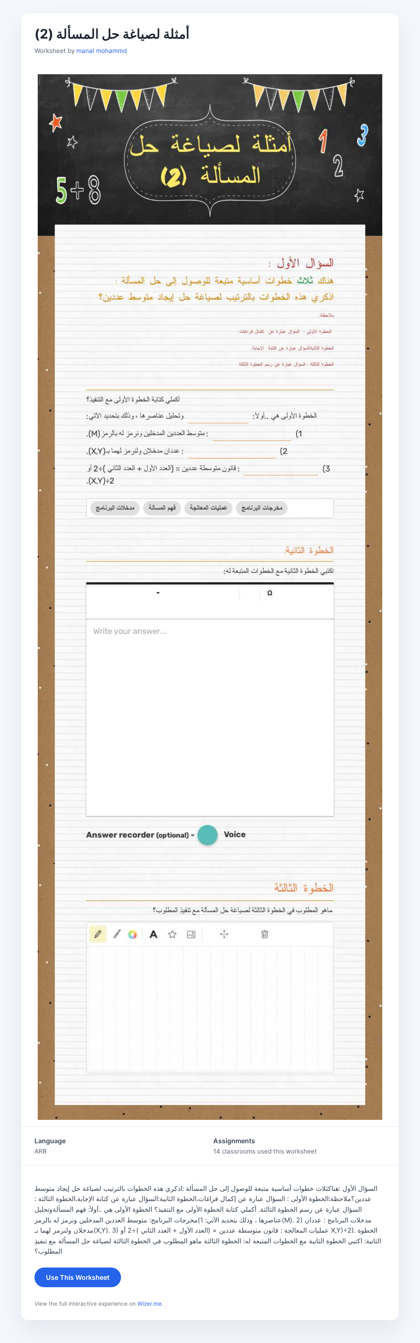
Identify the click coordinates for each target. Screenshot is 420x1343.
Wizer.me (149, 1303)
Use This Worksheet (78, 1277)
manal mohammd (101, 51)
